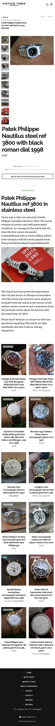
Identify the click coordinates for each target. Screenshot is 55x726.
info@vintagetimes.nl (28, 717)
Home (28, 673)
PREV (43, 17)
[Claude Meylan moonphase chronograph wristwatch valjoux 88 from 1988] (13, 570)
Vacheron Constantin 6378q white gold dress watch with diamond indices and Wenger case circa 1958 (13, 437)
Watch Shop (29, 677)
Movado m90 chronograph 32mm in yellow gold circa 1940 (14, 490)
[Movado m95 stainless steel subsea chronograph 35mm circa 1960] (41, 412)
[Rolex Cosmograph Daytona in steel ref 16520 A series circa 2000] (41, 517)
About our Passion (28, 686)
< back (4, 17)
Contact (29, 695)
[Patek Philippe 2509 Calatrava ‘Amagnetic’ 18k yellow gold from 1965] (13, 622)
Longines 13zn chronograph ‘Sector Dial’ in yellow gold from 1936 (41, 490)
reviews (29, 705)
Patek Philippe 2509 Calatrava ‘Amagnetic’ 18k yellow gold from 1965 (13, 645)
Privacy (29, 691)
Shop (3, 20)
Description (28, 190)
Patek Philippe (13, 20)
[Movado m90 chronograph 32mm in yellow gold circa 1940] (13, 467)
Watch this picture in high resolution (27, 177)
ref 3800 (34, 169)
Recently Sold (29, 682)
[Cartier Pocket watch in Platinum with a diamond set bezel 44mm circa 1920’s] (41, 622)
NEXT (50, 17)
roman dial (44, 169)
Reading (29, 700)
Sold (39, 166)
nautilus (13, 169)
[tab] (27, 190)
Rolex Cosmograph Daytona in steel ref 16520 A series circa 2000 (41, 540)
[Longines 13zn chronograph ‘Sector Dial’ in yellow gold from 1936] (41, 467)
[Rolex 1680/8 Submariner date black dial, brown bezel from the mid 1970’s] (41, 570)
